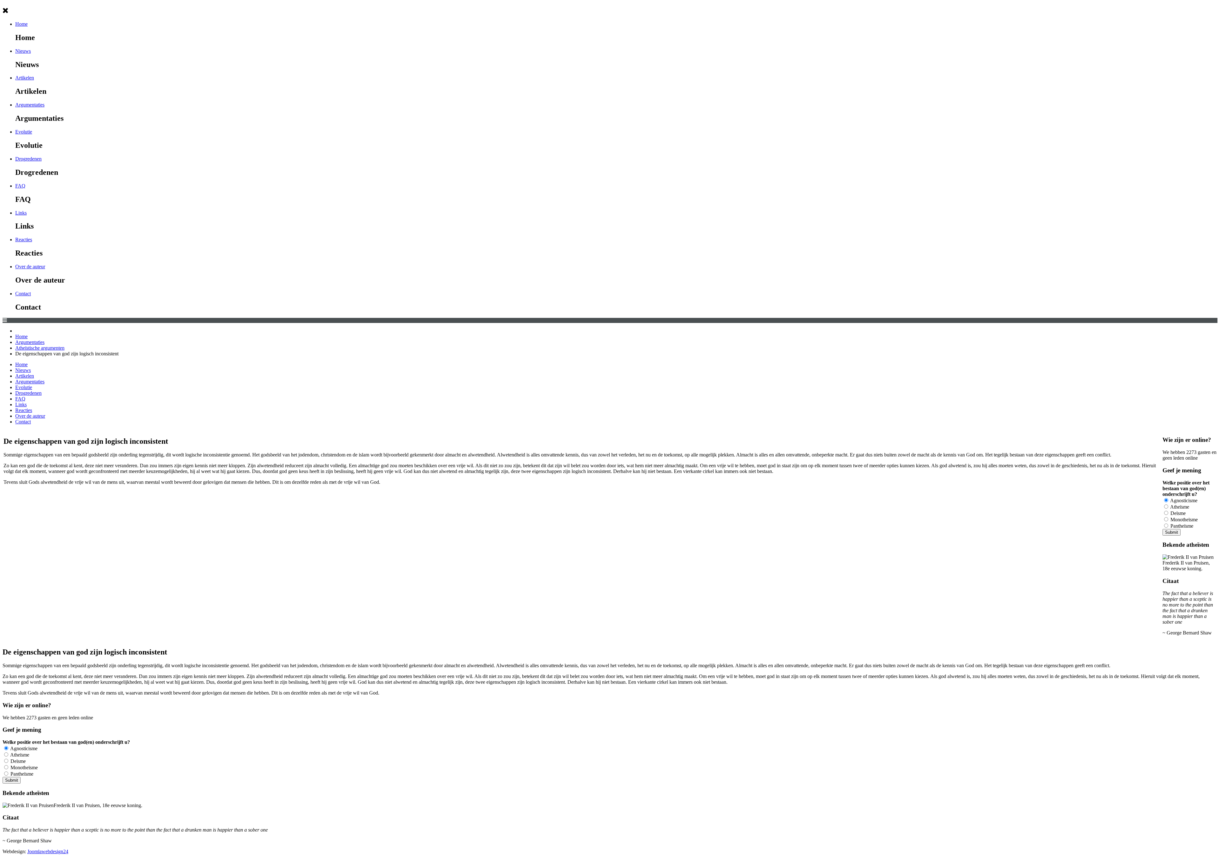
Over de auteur (30, 266)
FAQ (20, 186)
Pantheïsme (1181, 526)
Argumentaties (29, 104)
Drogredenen (28, 158)
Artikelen (24, 77)
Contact (23, 293)
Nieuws (23, 51)
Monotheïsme (1183, 519)
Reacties (23, 239)
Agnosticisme (1183, 500)
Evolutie (23, 131)
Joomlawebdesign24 (47, 851)
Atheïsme (1179, 507)
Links (21, 213)
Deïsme (1177, 513)
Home (21, 24)
